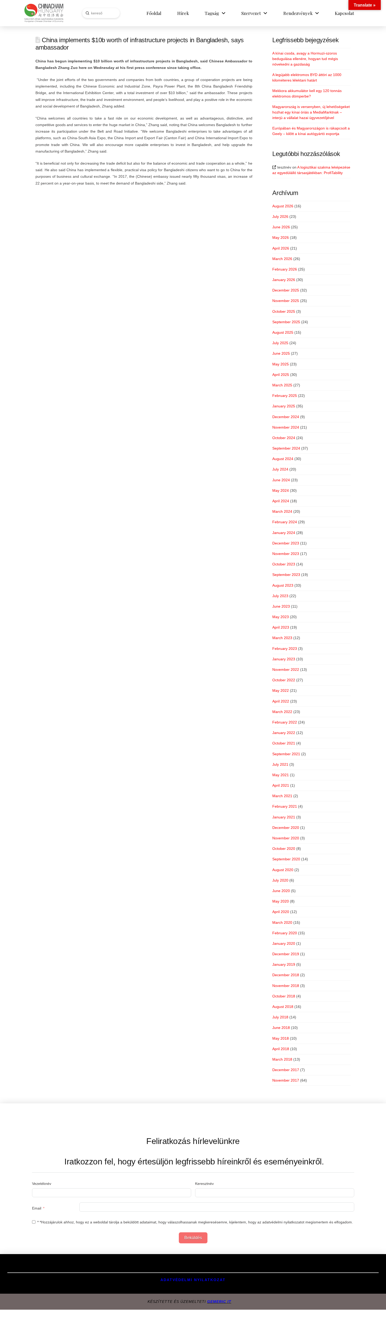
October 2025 (283, 311)
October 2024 (283, 438)
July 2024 (280, 469)
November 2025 (285, 301)
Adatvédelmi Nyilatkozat (193, 1280)
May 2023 (280, 617)
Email (36, 1208)
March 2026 (282, 259)
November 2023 (285, 554)
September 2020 (286, 859)
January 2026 (283, 280)
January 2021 (283, 817)
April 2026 (280, 248)
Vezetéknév (41, 1183)
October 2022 (283, 680)
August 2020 (282, 870)
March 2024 (282, 511)
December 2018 (285, 975)
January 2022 (283, 733)
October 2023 (283, 564)
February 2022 (284, 722)
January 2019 (283, 964)
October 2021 (283, 743)
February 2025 (284, 395)
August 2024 (282, 459)
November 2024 (285, 427)
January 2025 (283, 406)
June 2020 (281, 891)
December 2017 (285, 1070)
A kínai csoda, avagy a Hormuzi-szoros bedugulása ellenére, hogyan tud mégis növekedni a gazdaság (305, 58)
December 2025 (285, 290)
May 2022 (280, 690)
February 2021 (284, 806)
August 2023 (282, 585)
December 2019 (285, 954)
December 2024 (285, 417)
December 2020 (285, 827)
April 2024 (280, 501)
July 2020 (280, 880)
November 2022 (285, 669)
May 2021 (280, 775)
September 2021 (286, 754)
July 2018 (280, 1017)
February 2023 (284, 648)
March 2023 (282, 638)
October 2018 (283, 996)
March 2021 (282, 796)
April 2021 (280, 785)
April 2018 (280, 1049)
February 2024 (284, 522)
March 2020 (282, 922)
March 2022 (282, 712)
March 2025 (282, 385)
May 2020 (280, 901)
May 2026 (280, 237)
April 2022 (280, 701)
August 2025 (282, 332)
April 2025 (280, 375)
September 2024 (286, 448)
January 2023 (283, 659)
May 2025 (280, 364)
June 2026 (281, 227)
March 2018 (282, 1059)
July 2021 (280, 764)
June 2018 (281, 1027)
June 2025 (281, 353)
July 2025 (280, 343)
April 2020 (280, 912)
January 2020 (283, 943)
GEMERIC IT (219, 1301)
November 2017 (285, 1080)
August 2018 (282, 1007)
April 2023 (280, 627)
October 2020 (283, 848)
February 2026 (284, 269)
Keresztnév (204, 1183)
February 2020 (284, 933)
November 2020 (285, 838)
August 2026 (282, 206)
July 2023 (280, 596)
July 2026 (280, 216)
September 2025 (286, 322)
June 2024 (281, 480)
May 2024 (280, 490)
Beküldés (193, 1237)
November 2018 (285, 986)
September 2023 (286, 575)
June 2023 (281, 606)
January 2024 (283, 533)
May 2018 (280, 1038)
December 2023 (285, 543)
